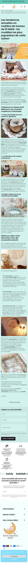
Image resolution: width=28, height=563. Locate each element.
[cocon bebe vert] (14, 207)
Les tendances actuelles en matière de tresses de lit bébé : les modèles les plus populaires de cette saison (13, 12)
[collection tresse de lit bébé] (14, 70)
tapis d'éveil (20, 312)
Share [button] (4, 396)
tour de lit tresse (9, 285)
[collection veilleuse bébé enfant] (14, 326)
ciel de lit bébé (15, 294)
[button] (2, 6)
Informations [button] (8, 509)
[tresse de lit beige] (14, 363)
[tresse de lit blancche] (14, 128)
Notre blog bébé (9, 10)
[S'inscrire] (24, 491)
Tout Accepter (14, 556)
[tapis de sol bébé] (14, 259)
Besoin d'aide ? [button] (9, 514)
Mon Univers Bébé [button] (10, 520)
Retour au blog (15, 402)
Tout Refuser (14, 559)
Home (2, 10)
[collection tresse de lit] (14, 168)
